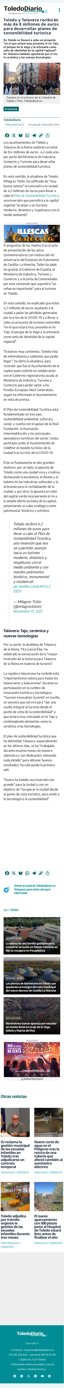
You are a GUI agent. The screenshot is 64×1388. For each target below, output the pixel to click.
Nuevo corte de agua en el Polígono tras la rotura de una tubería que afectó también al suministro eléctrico (48, 1154)
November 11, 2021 (27, 611)
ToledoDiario (12, 120)
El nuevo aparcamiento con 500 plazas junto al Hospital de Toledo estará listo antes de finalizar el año (47, 1227)
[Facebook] (14, 1376)
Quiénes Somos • (37, 1369)
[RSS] (49, 1376)
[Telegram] (35, 1376)
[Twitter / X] (28, 1376)
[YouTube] (42, 1376)
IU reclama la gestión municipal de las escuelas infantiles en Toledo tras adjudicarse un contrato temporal (15, 1154)
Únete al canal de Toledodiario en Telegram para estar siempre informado (34, 889)
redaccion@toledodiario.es (39, 1349)
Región (20, 978)
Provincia (11, 109)
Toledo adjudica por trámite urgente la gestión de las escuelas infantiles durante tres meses (15, 1227)
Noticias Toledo (13, 938)
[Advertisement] (32, 838)
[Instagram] (21, 1376)
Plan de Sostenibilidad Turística (36, 195)
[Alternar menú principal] (59, 10)
